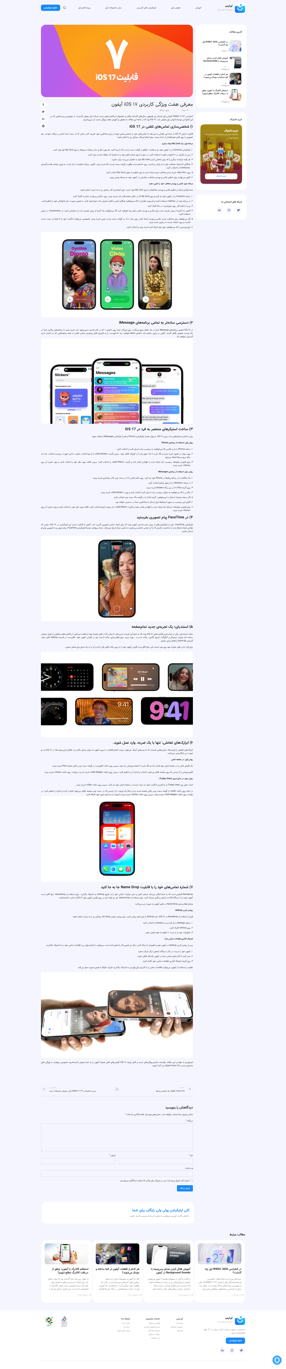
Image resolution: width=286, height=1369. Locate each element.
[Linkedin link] (43, 119)
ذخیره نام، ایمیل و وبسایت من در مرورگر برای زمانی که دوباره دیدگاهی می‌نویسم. (155, 1180)
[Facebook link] (43, 105)
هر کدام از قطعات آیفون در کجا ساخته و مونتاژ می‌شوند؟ (216, 76)
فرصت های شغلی (123, 1330)
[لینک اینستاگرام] (229, 210)
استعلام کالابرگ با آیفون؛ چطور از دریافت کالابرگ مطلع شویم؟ (215, 92)
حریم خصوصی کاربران (152, 1326)
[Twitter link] (43, 112)
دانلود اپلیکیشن (50, 7)
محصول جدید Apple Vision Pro (179, 1065)
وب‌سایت (189, 1168)
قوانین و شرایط (154, 1323)
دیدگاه (189, 1120)
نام (191, 1155)
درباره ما (127, 1326)
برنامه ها (180, 1323)
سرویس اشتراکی (177, 1326)
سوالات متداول (154, 1334)
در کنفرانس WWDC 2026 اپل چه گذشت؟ (215, 43)
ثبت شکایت (155, 1338)
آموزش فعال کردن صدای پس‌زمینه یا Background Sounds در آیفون (215, 61)
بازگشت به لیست (117, 1089)
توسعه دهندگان (154, 1330)
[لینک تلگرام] (43, 126)
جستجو (180, 1330)
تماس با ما (126, 1323)
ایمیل (112, 1155)
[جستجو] (65, 8)
